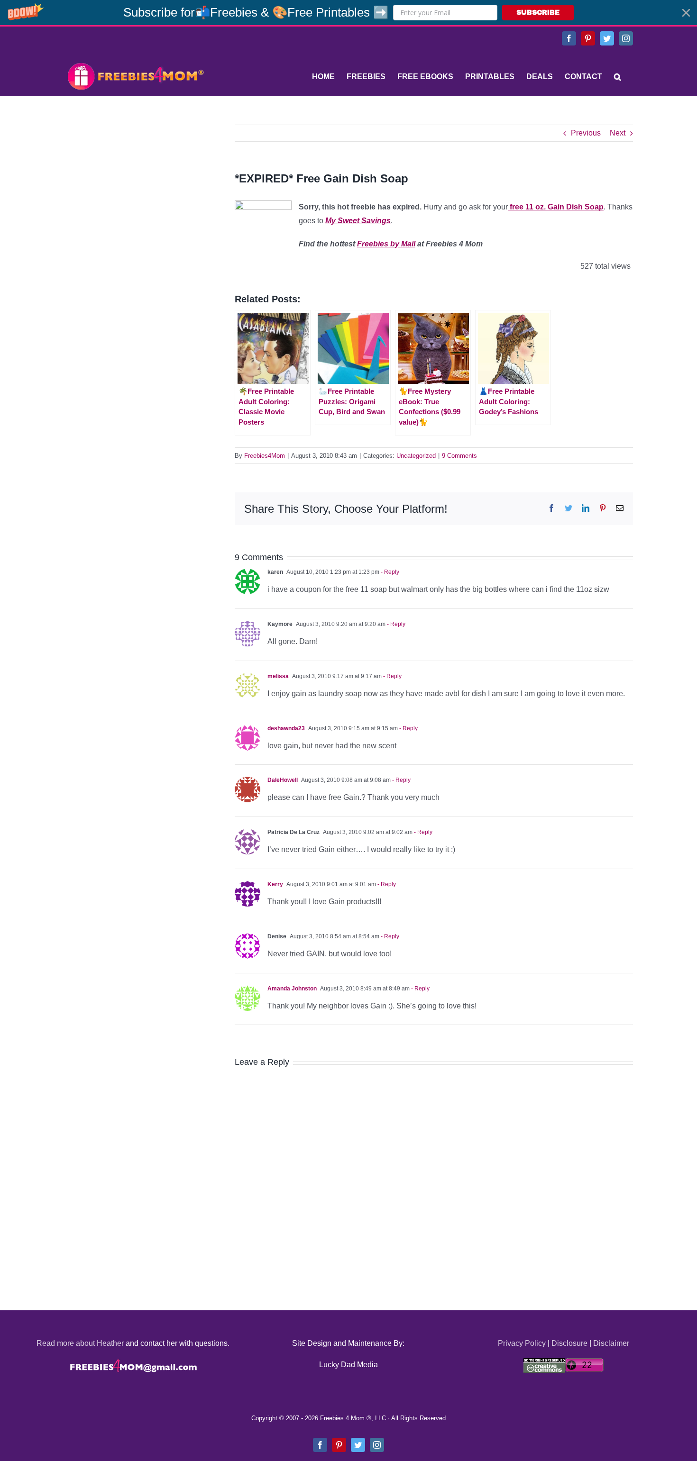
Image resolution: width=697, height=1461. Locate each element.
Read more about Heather (80, 1343)
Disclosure (569, 1343)
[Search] (617, 77)
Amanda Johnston (292, 988)
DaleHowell (282, 780)
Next (617, 133)
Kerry (275, 884)
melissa (278, 676)
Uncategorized (416, 455)
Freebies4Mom (264, 455)
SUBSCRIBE (537, 12)
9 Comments (459, 455)
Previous (586, 133)
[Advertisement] (135, 184)
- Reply (389, 572)
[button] (348, 12)
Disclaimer (611, 1343)
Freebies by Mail (386, 244)
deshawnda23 (286, 728)
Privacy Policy (522, 1343)
